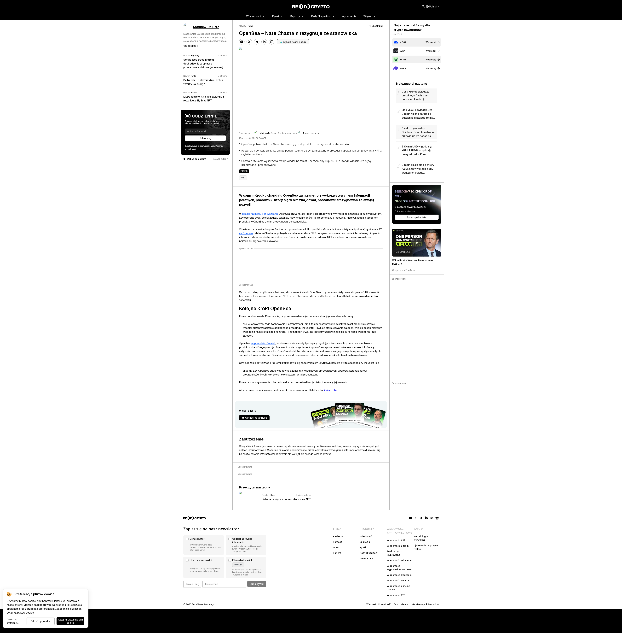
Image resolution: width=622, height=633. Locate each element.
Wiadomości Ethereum (399, 560)
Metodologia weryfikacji (421, 538)
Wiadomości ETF (396, 595)
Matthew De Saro (268, 133)
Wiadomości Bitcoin (398, 545)
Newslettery (366, 558)
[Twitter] (249, 42)
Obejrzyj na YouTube (403, 269)
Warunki (371, 604)
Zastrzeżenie (401, 604)
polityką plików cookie (20, 612)
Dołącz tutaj (219, 159)
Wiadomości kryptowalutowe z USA (399, 567)
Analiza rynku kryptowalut (394, 553)
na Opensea (246, 233)
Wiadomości (367, 536)
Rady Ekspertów (368, 552)
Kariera (337, 552)
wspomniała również (263, 343)
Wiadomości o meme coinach (398, 587)
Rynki (250, 25)
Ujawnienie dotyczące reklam (426, 547)
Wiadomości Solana (398, 580)
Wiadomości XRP (396, 540)
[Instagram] (271, 42)
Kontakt (337, 541)
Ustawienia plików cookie (424, 604)
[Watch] (416, 243)
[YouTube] (242, 42)
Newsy (242, 25)
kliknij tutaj (330, 390)
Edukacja (365, 541)
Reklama (338, 536)
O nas (336, 547)
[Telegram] (256, 42)
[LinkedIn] (264, 42)
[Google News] (437, 518)
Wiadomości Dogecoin (399, 574)
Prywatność (384, 604)
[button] (203, 545)
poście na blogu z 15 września (260, 214)
